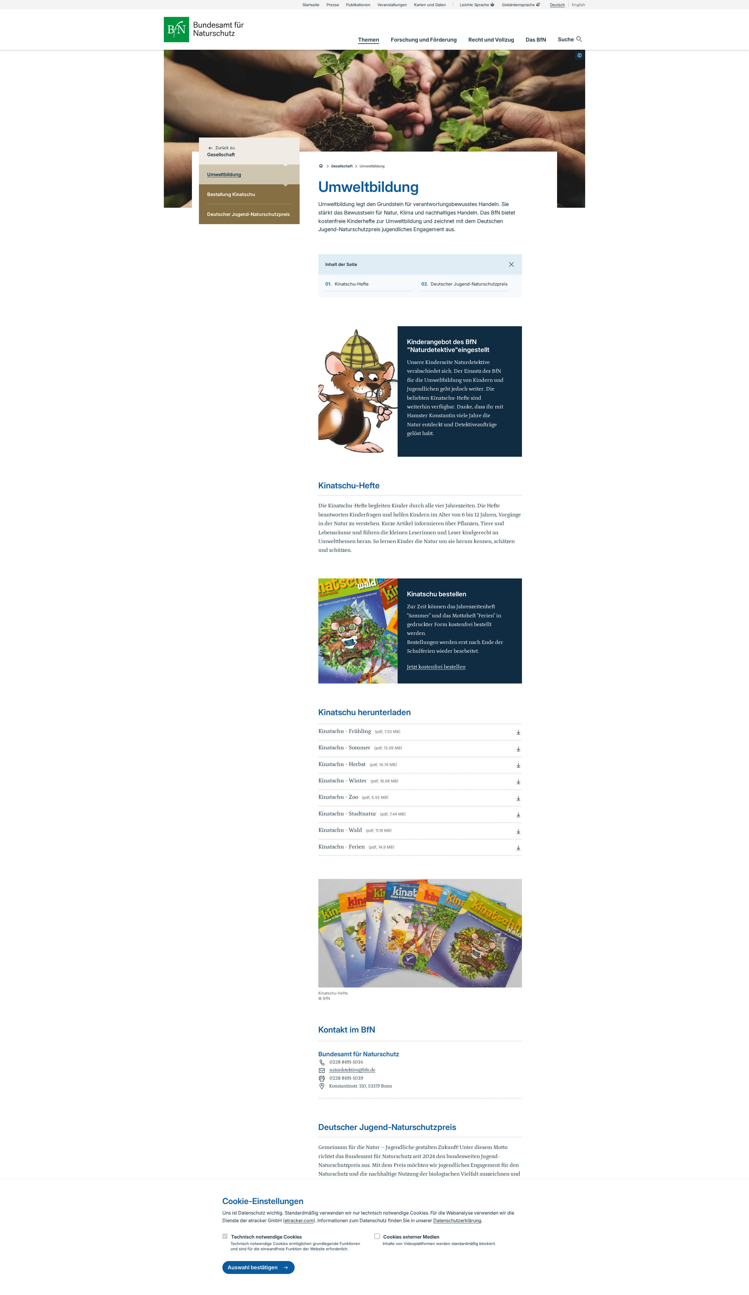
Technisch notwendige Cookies (266, 1237)
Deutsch (557, 4)
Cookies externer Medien (411, 1237)
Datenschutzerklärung (457, 1220)
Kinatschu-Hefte (352, 284)
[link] (369, 39)
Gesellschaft (342, 166)
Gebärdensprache (518, 4)
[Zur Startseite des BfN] (213, 29)
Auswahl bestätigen (253, 1268)
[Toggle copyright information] (580, 55)
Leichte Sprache (474, 4)
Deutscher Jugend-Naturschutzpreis (469, 284)
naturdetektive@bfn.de (352, 1070)
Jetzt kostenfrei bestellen (436, 667)
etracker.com (299, 1220)
